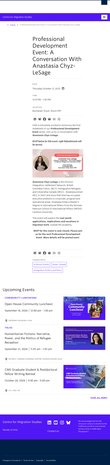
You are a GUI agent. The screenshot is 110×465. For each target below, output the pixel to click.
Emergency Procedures (12, 460)
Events (12, 25)
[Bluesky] (39, 119)
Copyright (39, 460)
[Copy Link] (54, 119)
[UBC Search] (104, 3)
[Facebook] (44, 119)
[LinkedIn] (34, 119)
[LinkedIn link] (50, 423)
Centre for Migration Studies (17, 17)
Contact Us (53, 431)
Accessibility (51, 460)
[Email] (49, 119)
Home (4, 24)
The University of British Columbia (47, 5)
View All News (98, 398)
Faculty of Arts (10, 430)
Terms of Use (28, 460)
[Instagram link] (63, 423)
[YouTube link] (57, 423)
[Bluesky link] (69, 423)
